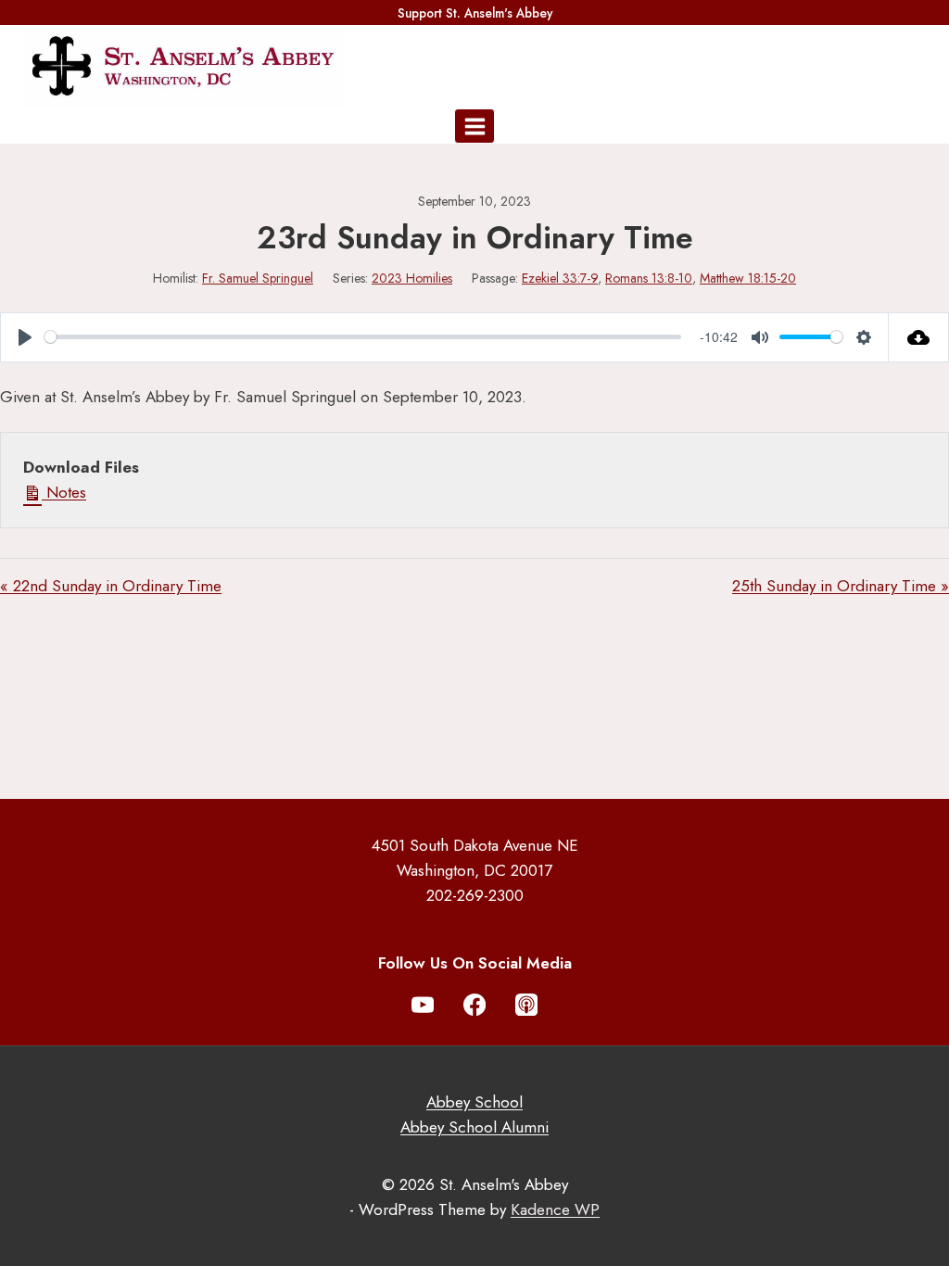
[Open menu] (474, 126)
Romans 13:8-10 (648, 278)
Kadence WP (555, 1209)
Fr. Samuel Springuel (257, 278)
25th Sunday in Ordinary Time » (840, 586)
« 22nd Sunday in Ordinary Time (110, 586)
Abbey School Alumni (474, 1127)
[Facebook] (475, 1005)
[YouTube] (423, 1005)
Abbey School (474, 1102)
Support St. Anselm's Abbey (475, 13)
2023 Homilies (412, 278)
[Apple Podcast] (527, 1005)
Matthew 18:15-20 (748, 278)
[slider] (362, 337)
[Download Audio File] (919, 337)
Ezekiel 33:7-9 (560, 278)
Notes (64, 492)
